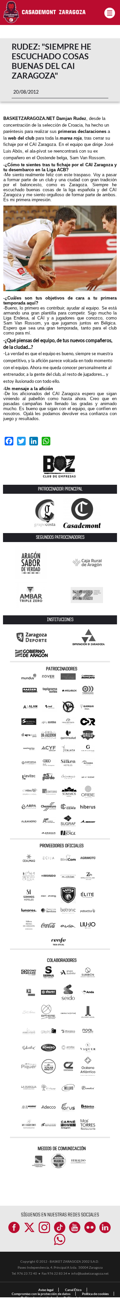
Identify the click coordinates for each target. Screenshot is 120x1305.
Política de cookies (95, 1294)
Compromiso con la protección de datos (41, 1294)
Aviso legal (45, 1290)
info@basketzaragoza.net (90, 1273)
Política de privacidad (36, 1298)
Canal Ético (73, 1290)
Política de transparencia (82, 1298)
